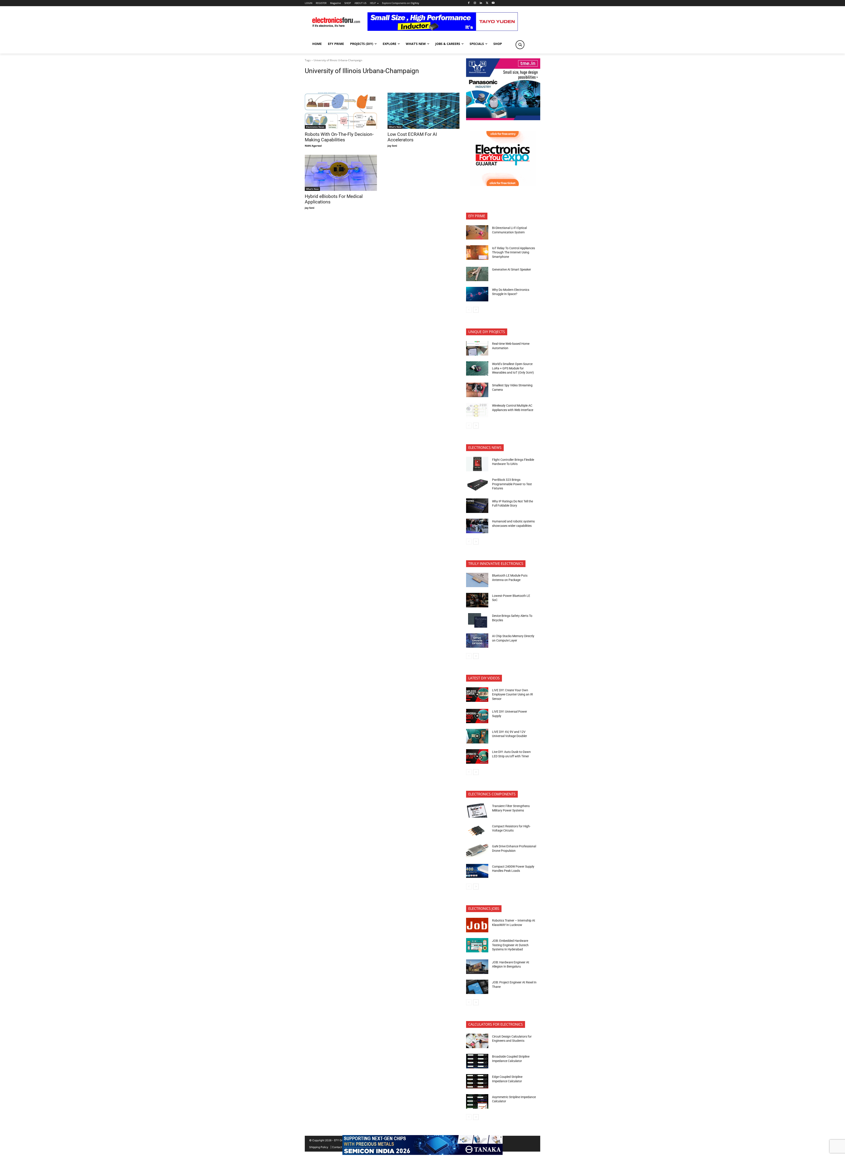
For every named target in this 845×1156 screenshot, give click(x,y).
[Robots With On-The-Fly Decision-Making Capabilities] (341, 111)
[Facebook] (468, 3)
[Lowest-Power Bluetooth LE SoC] (477, 600)
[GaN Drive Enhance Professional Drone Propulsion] (477, 851)
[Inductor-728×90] (442, 29)
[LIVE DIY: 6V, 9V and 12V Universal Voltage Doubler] (477, 736)
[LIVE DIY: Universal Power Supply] (477, 716)
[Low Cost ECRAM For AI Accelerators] (424, 111)
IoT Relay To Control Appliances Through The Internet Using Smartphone (513, 252)
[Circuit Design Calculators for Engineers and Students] (477, 1041)
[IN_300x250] (503, 119)
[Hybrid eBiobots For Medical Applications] (341, 173)
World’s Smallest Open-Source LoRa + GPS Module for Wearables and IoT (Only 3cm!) (513, 368)
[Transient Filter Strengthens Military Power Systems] (477, 810)
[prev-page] (469, 310)
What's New (395, 126)
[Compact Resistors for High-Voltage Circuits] (477, 830)
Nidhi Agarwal (313, 145)
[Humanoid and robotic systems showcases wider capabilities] (477, 526)
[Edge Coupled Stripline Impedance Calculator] (477, 1081)
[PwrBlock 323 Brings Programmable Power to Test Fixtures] (477, 484)
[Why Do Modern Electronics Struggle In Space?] (477, 294)
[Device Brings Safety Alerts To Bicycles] (477, 620)
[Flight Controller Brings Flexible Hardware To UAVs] (477, 464)
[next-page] (476, 310)
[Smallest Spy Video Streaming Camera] (477, 390)
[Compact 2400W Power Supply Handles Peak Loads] (477, 871)
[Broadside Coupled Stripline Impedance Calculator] (477, 1061)
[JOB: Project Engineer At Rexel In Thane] (477, 987)
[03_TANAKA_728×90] (422, 1154)
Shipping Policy (318, 1147)
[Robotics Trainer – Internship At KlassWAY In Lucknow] (477, 925)
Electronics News (315, 126)
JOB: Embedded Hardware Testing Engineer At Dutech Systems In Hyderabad (510, 945)
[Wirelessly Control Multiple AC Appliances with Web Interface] (477, 410)
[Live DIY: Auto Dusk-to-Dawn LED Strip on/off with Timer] (477, 756)
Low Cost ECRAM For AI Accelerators (412, 137)
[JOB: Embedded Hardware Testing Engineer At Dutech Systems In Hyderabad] (477, 945)
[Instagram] (474, 3)
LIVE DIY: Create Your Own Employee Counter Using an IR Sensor (512, 694)
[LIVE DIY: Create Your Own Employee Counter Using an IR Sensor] (477, 694)
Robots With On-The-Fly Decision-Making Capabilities (339, 137)
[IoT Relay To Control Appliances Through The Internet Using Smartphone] (477, 252)
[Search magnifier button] (520, 44)
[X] (487, 3)
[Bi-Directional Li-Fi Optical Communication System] (477, 232)
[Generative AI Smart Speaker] (477, 274)
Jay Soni (392, 145)
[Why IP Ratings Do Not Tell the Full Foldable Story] (477, 505)
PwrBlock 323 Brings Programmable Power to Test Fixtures (512, 484)
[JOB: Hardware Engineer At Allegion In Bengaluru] (477, 966)
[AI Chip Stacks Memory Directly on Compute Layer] (477, 640)
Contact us (338, 1147)
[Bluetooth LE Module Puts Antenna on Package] (477, 580)
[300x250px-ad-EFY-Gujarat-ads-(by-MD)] (503, 185)
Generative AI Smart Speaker (511, 269)
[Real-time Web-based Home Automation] (477, 348)
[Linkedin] (480, 3)
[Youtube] (493, 3)
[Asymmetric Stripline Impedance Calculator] (477, 1101)
